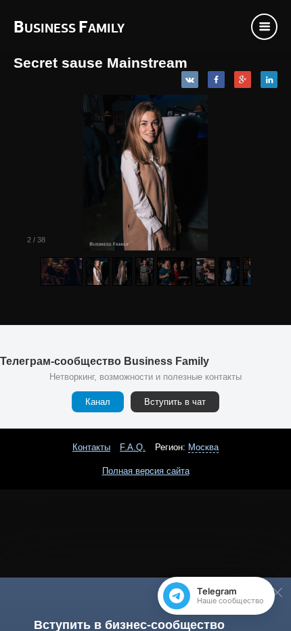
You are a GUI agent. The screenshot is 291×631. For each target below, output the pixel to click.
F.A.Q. (133, 447)
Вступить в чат (175, 402)
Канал (97, 402)
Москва (203, 447)
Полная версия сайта (145, 471)
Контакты (91, 447)
